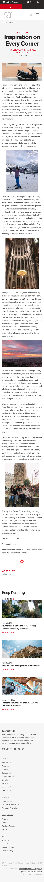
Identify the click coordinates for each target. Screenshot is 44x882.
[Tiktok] (7, 749)
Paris (4, 790)
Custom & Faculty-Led (10, 808)
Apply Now (11, 7)
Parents (4, 823)
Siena (4, 780)
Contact (5, 844)
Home (4, 22)
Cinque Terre (6, 776)
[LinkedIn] (19, 749)
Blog (10, 22)
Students (5, 819)
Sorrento (5, 773)
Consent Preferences (34, 872)
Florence (5, 763)
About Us (5, 840)
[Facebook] (11, 749)
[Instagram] (3, 749)
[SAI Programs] (8, 14)
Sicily (4, 783)
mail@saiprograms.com (27, 869)
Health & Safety (7, 851)
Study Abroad (7, 801)
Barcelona (22, 32)
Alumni (4, 829)
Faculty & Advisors (8, 826)
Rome (4, 766)
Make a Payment (8, 847)
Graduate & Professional (11, 805)
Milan (4, 770)
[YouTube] (15, 749)
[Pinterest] (23, 749)
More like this (7, 599)
